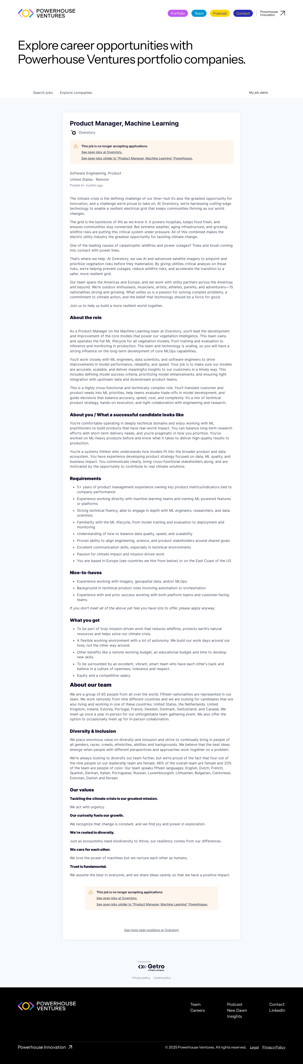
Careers (197, 1010)
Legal (254, 1047)
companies (76, 92)
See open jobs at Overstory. (101, 152)
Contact (277, 1004)
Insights (234, 1016)
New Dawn (237, 1010)
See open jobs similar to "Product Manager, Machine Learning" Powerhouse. (137, 158)
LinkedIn (277, 1010)
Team (195, 1004)
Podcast (234, 1004)
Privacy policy (141, 977)
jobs (43, 92)
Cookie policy (162, 977)
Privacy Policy (273, 1047)
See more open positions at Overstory (151, 930)
